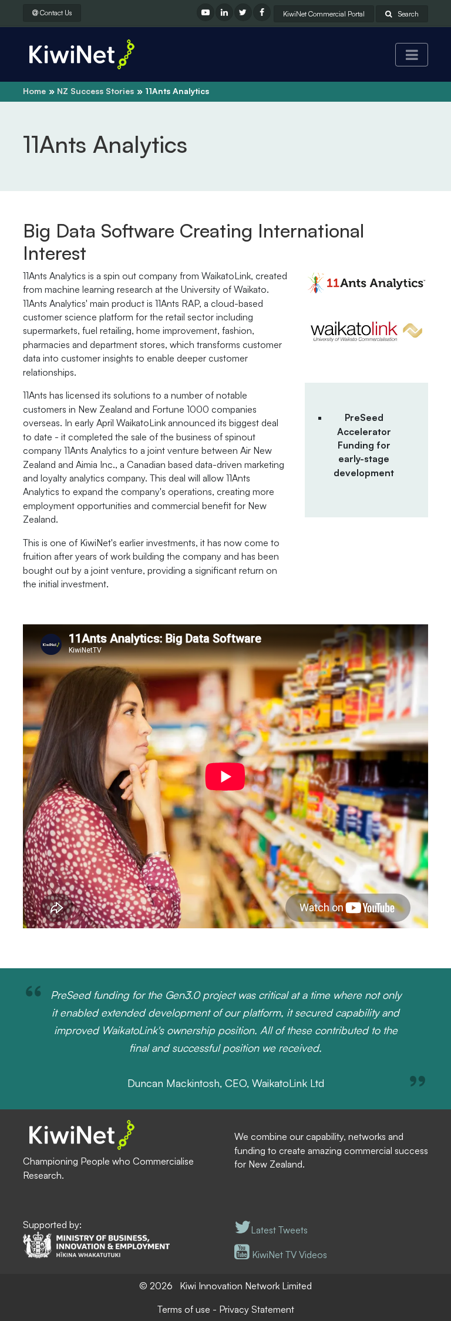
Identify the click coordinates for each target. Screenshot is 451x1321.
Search (407, 13)
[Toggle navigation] (411, 54)
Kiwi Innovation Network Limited (246, 1286)
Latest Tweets (279, 1230)
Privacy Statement (256, 1309)
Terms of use (183, 1309)
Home (34, 91)
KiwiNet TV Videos (288, 1254)
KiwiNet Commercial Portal (324, 13)
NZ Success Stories (95, 91)
